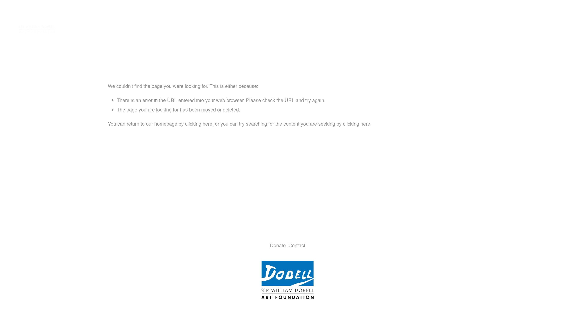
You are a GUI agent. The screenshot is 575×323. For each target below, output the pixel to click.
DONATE (547, 30)
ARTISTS (516, 30)
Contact (296, 245)
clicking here (198, 123)
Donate (278, 245)
